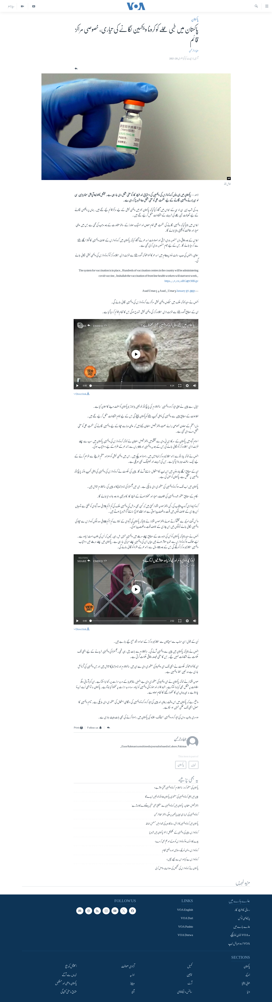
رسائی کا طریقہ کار (242, 910)
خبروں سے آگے (69, 975)
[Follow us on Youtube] (114, 910)
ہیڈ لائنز (11, 6)
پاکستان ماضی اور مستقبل (66, 983)
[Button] (76, 68)
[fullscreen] (180, 385)
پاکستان (194, 19)
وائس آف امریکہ (186, 330)
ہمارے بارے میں (241, 926)
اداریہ (132, 975)
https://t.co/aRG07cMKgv (181, 281)
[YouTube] (33, 6)
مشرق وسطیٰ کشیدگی (69, 992)
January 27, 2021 (185, 291)
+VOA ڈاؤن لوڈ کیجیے (240, 935)
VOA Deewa (185, 935)
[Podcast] (88, 910)
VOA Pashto (185, 926)
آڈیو (133, 992)
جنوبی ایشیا (246, 983)
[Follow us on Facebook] (132, 910)
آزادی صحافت (128, 966)
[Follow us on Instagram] (106, 910)
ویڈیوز (132, 983)
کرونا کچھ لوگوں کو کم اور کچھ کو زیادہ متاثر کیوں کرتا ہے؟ (169, 560)
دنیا (248, 992)
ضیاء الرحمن (193, 50)
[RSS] (97, 910)
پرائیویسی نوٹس (244, 918)
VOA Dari (187, 918)
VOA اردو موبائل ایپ (239, 943)
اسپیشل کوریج (71, 966)
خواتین (189, 975)
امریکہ (247, 975)
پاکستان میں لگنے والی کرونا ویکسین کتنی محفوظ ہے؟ (168, 325)
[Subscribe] (79, 910)
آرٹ (189, 983)
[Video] (22, 6)
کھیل (189, 966)
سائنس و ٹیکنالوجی (184, 992)
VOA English (185, 910)
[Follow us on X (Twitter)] (123, 910)
